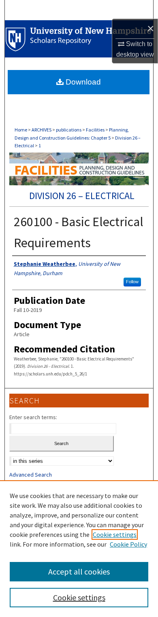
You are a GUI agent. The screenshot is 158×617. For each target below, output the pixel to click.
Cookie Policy (128, 544)
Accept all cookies (79, 571)
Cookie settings (115, 534)
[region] (79, 548)
